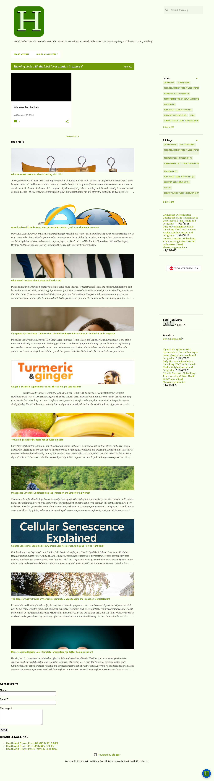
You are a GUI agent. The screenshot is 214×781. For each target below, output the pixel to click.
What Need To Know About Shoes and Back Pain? (36, 280)
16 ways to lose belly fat (175, 115)
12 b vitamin (169, 104)
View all (128, 67)
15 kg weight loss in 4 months (178, 110)
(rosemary (169, 82)
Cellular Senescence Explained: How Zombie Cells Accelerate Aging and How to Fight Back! (57, 546)
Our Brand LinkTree (47, 54)
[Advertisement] (147, 120)
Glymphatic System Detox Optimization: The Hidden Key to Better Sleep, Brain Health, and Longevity (63, 333)
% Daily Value (183, 82)
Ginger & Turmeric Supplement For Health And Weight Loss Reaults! (46, 386)
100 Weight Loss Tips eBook (176, 93)
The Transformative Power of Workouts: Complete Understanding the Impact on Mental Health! (60, 599)
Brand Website (21, 54)
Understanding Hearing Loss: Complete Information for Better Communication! (52, 652)
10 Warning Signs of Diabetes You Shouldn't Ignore (37, 439)
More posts (73, 136)
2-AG (192, 115)
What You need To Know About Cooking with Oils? (37, 174)
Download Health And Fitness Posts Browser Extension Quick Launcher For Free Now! (55, 227)
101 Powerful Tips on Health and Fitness (182, 99)
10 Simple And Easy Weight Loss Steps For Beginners (187, 88)
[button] (67, 121)
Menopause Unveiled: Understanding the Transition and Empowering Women (50, 493)
